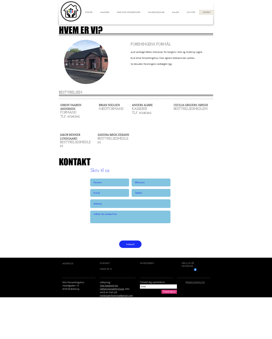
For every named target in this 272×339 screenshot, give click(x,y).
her (170, 63)
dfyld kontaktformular (112, 288)
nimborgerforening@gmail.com (116, 295)
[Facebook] (195, 269)
